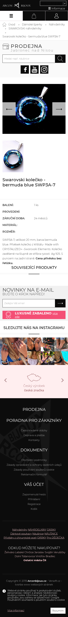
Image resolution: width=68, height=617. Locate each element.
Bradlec (50, 556)
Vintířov (40, 556)
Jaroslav (39, 552)
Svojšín (49, 552)
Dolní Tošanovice (25, 556)
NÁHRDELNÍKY (37, 529)
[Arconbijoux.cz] (16, 5)
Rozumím (58, 610)
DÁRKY (51, 529)
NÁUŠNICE (51, 533)
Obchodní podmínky (34, 460)
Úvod (11, 24)
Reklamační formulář (34, 474)
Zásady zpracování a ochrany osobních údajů (34, 464)
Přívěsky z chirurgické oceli (20, 537)
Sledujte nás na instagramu (34, 328)
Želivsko (9, 552)
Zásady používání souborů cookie (34, 469)
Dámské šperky (32, 24)
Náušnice (38, 533)
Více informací (15, 610)
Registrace (34, 504)
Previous (5, 381)
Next (62, 381)
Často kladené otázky (34, 430)
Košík (34, 508)
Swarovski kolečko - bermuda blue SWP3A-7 (31, 36)
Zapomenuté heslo (34, 494)
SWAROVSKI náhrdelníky (25, 28)
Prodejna (32, 47)
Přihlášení (34, 499)
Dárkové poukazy (21, 533)
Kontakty (34, 440)
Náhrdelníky (57, 24)
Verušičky (59, 552)
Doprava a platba (34, 435)
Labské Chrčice (24, 552)
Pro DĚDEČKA (55, 537)
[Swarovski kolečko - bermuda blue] (12, 156)
